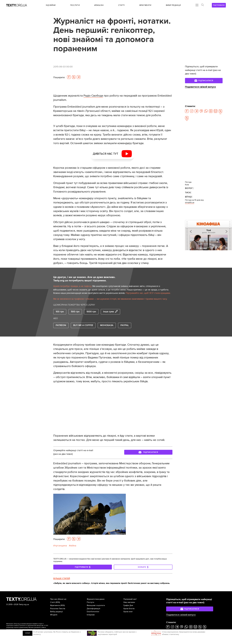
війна (73, 545)
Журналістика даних (96, 599)
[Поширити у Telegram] (78, 77)
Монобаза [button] (106, 325)
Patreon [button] (61, 325)
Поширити (59, 77)
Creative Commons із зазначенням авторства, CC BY (30, 625)
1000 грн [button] (91, 311)
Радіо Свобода (93, 95)
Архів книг (128, 611)
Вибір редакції (56, 611)
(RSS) (58, 602)
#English (53, 615)
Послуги (90, 602)
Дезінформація (93, 608)
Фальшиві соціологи (96, 605)
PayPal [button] (124, 325)
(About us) (62, 599)
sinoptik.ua (189, 202)
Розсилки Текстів (57, 608)
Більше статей (61, 578)
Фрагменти (55, 605)
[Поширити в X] (74, 77)
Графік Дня (128, 605)
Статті (52, 602)
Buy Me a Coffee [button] (83, 325)
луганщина (61, 545)
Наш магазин (129, 602)
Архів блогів (128, 608)
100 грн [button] (60, 311)
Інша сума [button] (108, 311)
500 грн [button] (75, 311)
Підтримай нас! (130, 599)
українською (23, 627)
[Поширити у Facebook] (69, 77)
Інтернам (91, 615)
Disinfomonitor (93, 611)
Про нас (53, 599)
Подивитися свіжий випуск (200, 86)
